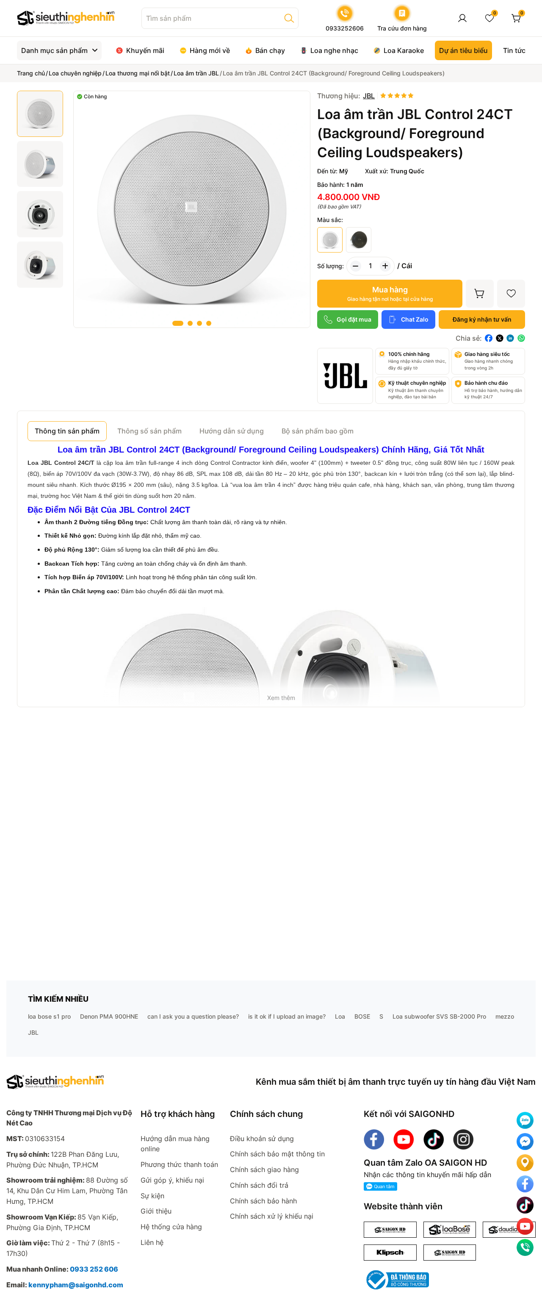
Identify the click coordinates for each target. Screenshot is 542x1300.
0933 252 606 (94, 1269)
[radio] (383, 96)
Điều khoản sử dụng (262, 1138)
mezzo (504, 1016)
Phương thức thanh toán (179, 1164)
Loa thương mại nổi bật (137, 73)
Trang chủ (31, 73)
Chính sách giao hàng (264, 1169)
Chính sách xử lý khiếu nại (271, 1216)
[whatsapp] (521, 338)
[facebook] (488, 338)
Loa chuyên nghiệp (75, 73)
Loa (340, 1016)
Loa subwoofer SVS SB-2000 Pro (439, 1016)
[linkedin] (510, 338)
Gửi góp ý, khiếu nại (172, 1180)
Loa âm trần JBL (196, 73)
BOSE (362, 1016)
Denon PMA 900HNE (109, 1016)
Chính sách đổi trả (259, 1185)
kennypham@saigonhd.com (75, 1285)
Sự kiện (152, 1196)
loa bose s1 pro (49, 1016)
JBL (33, 1032)
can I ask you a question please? (193, 1016)
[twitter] (499, 338)
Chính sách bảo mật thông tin (277, 1154)
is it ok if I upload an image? (287, 1016)
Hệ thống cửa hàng (171, 1226)
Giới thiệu (156, 1211)
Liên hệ (152, 1242)
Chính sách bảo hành (263, 1201)
